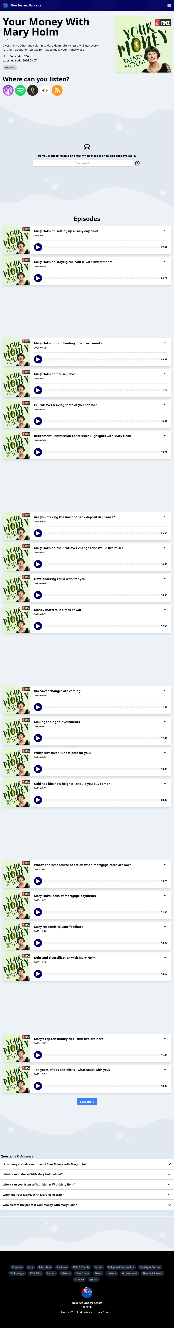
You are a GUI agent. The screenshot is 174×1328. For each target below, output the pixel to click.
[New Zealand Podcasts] (87, 1292)
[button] (169, 5)
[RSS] (57, 90)
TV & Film (35, 1273)
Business (10, 67)
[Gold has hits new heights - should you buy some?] (16, 793)
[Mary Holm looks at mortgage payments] (16, 905)
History (65, 1273)
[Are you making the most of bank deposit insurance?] (16, 526)
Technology (17, 1273)
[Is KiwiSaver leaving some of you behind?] (16, 414)
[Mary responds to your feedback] (16, 936)
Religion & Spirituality (121, 1267)
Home (65, 1312)
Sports (94, 1279)
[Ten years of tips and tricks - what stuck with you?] (16, 1079)
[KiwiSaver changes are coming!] (16, 700)
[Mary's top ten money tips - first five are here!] (16, 1048)
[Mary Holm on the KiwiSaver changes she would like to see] (16, 557)
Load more (87, 1101)
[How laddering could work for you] (16, 588)
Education (45, 1267)
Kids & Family (81, 1267)
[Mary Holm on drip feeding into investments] (16, 352)
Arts (30, 1267)
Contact (108, 1312)
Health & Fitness (152, 1273)
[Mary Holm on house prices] (16, 383)
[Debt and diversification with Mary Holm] (16, 966)
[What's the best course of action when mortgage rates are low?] (16, 874)
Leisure (112, 1273)
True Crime (82, 1273)
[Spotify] (20, 90)
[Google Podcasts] (45, 90)
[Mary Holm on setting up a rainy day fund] (16, 240)
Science (79, 1279)
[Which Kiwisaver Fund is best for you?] (16, 762)
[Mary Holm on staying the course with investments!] (16, 271)
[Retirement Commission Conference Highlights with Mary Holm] (16, 445)
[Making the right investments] (16, 731)
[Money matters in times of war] (16, 619)
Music (98, 1267)
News (98, 1273)
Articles (95, 1312)
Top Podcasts (80, 1312)
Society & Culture (150, 1267)
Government (129, 1273)
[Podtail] (33, 90)
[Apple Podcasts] (8, 90)
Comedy (17, 1267)
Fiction (51, 1273)
